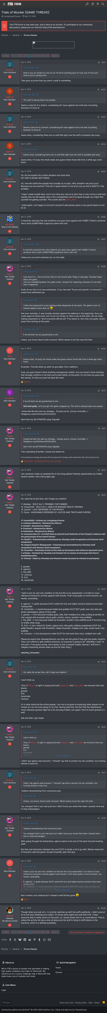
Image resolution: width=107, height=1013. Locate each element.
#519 (103, 861)
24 (20, 56)
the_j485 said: (29, 67)
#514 (103, 589)
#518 (103, 818)
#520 (103, 908)
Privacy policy (81, 1003)
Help (90, 1003)
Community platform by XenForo (27, 1010)
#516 (103, 727)
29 (43, 56)
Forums (59, 972)
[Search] (103, 4)
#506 (103, 217)
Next (54, 56)
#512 (103, 470)
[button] (4, 4)
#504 (103, 144)
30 (48, 56)
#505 (103, 171)
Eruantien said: (29, 434)
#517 (104, 773)
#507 (103, 239)
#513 (103, 495)
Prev (7, 56)
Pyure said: (28, 667)
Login (3, 990)
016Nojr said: (29, 271)
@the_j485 (71, 199)
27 (34, 56)
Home (58, 967)
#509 (103, 349)
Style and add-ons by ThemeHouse (71, 1010)
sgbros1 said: (29, 122)
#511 (104, 428)
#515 (103, 662)
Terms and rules (66, 1003)
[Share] (98, 62)
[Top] (101, 1002)
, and (42, 461)
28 (38, 56)
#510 (103, 391)
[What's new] (97, 4)
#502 (103, 89)
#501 (103, 62)
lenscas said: (28, 149)
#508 (103, 266)
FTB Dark (6, 1003)
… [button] (16, 56)
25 (25, 56)
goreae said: (28, 300)
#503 (103, 117)
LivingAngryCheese (12, 16)
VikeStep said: (29, 95)
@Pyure (31, 685)
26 (29, 56)
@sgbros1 (64, 685)
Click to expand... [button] (63, 756)
